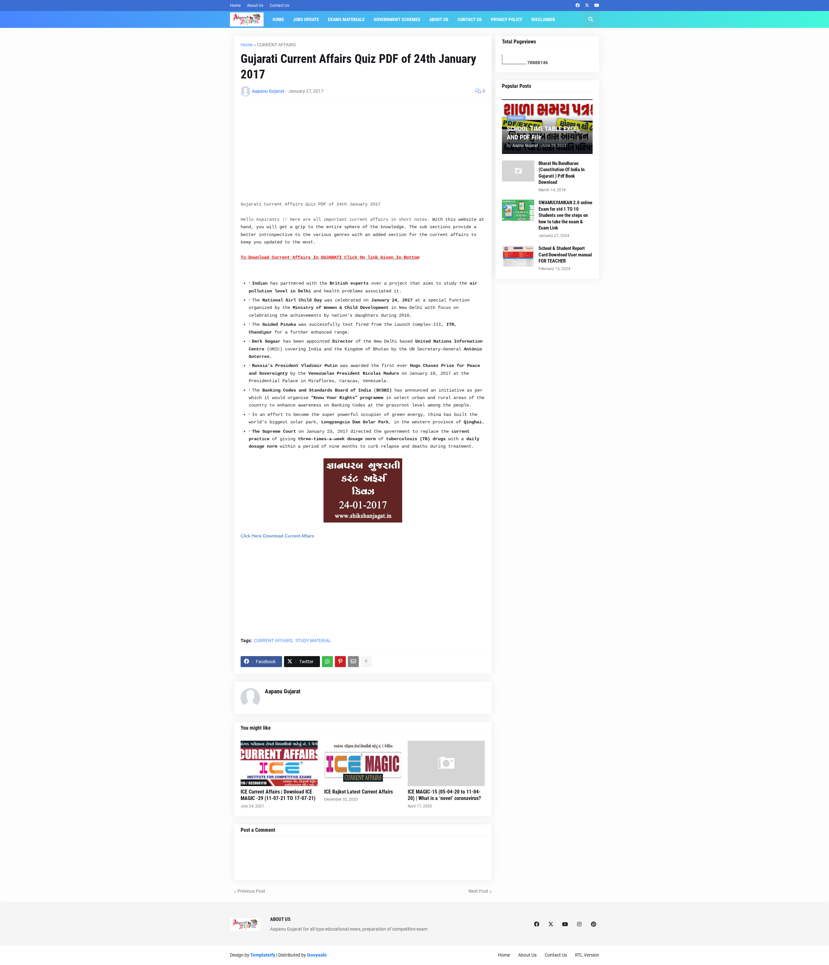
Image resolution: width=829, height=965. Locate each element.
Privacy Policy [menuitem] (506, 19)
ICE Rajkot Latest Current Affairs (358, 792)
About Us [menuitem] (439, 19)
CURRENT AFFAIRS (276, 44)
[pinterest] (593, 924)
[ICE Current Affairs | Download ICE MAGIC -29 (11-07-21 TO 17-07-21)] (279, 763)
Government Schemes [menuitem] (397, 19)
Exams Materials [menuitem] (346, 19)
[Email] (353, 661)
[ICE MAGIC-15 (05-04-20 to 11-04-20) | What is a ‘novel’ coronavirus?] (446, 763)
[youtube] (596, 5)
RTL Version (587, 955)
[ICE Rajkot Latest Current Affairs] (362, 763)
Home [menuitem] (278, 19)
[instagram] (579, 924)
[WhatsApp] (327, 661)
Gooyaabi (317, 955)
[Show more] (366, 661)
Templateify (262, 955)
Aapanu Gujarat (283, 691)
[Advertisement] (363, 155)
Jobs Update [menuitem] (306, 19)
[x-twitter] (587, 5)
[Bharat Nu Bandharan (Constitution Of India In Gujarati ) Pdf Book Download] (518, 171)
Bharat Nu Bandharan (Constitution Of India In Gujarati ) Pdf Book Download (562, 172)
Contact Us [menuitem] (470, 19)
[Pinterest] (340, 661)
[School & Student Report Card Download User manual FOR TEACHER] (518, 255)
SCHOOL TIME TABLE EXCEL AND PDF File (543, 133)
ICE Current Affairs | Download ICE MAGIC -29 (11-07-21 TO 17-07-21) (278, 795)
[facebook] (577, 5)
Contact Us (279, 5)
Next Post (478, 891)
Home (235, 5)
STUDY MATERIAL (313, 640)
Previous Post (251, 891)
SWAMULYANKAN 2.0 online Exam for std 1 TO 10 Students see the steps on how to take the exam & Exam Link (565, 215)
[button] (590, 19)
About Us (255, 5)
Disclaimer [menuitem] (543, 19)
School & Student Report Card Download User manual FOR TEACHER (565, 254)
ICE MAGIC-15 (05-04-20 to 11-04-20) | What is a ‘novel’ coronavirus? (444, 795)
